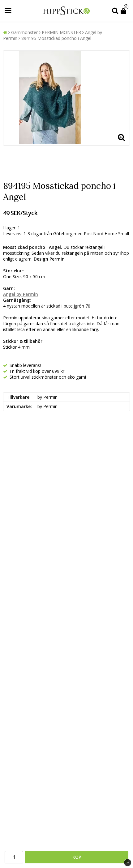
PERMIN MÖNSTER (61, 32)
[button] (124, 10)
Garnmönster (24, 32)
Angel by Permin (20, 294)
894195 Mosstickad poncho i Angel (56, 38)
